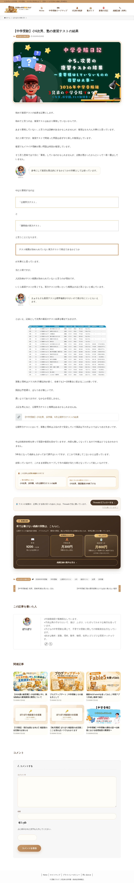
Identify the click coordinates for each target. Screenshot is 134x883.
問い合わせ (87, 875)
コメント (22, 775)
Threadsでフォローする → (104, 503)
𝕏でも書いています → (110, 507)
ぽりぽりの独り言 (23, 36)
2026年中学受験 (41, 579)
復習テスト (84, 579)
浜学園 (100, 579)
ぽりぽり (27, 629)
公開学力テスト (65, 579)
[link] (46, 644)
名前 (19, 811)
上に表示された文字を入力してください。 (35, 829)
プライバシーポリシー (71, 875)
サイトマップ (55, 875)
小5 (76, 579)
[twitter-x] (50, 644)
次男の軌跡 (33, 473)
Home (45, 875)
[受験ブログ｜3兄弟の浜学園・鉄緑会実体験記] (18, 9)
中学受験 (54, 579)
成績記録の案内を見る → (67, 562)
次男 (93, 579)
